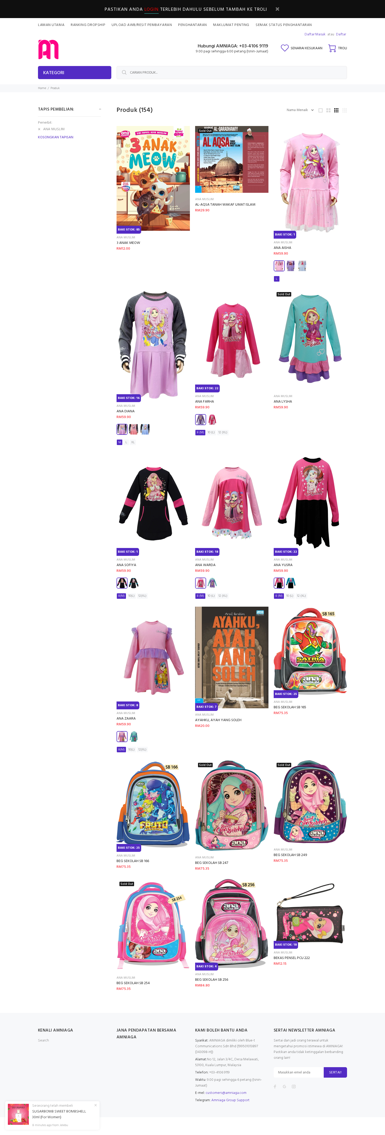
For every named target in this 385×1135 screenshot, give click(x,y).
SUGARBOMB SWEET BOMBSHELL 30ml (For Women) (59, 1114)
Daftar (341, 34)
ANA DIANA (126, 411)
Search (43, 1041)
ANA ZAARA (126, 719)
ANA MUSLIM (126, 237)
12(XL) (142, 596)
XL (133, 442)
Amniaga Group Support (230, 1100)
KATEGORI (53, 73)
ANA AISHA (282, 248)
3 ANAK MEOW (128, 243)
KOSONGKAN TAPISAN (55, 137)
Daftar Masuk (315, 34)
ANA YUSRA (283, 565)
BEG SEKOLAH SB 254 (133, 983)
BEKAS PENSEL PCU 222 (292, 958)
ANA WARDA (205, 565)
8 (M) (200, 432)
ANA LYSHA (283, 402)
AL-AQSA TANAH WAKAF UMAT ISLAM (225, 205)
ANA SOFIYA (126, 565)
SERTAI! (335, 1073)
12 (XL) (222, 432)
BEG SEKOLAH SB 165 (290, 707)
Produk (55, 88)
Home (42, 88)
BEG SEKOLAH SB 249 (290, 855)
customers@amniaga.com (226, 1093)
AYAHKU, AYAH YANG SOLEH (218, 720)
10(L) (131, 596)
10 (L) (211, 432)
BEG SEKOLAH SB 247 (211, 863)
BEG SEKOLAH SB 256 (211, 980)
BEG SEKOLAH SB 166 (133, 861)
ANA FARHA (204, 402)
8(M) (121, 596)
